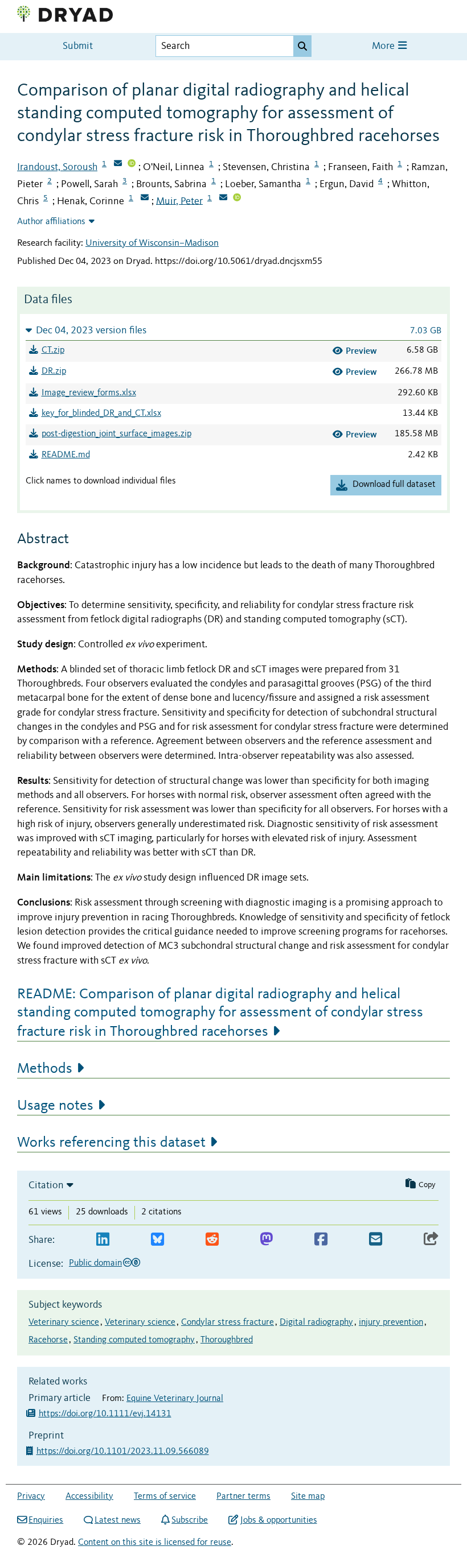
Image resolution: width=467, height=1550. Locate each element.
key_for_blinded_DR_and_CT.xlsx (101, 413)
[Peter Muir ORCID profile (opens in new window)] (237, 198)
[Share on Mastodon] (266, 1239)
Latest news (118, 1520)
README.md (66, 455)
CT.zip (53, 350)
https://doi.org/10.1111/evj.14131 (105, 1414)
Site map (308, 1496)
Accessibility (89, 1496)
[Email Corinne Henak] (144, 198)
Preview (361, 350)
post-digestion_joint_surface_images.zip (116, 434)
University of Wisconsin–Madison (152, 243)
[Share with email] (375, 1239)
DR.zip (54, 371)
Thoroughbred (226, 1340)
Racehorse (48, 1340)
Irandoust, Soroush (57, 167)
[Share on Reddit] (212, 1239)
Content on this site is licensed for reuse (154, 1542)
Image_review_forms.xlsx (89, 393)
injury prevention (391, 1322)
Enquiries (45, 1520)
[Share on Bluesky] (157, 1239)
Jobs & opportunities (278, 1520)
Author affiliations (51, 221)
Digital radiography (316, 1322)
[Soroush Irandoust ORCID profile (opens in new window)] (131, 164)
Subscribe (189, 1520)
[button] (233, 330)
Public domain (95, 1263)
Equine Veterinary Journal (174, 1398)
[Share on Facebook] (320, 1239)
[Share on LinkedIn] (102, 1239)
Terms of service (165, 1496)
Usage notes (55, 1105)
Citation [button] (46, 1185)
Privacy (31, 1496)
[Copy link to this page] (431, 1239)
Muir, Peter (179, 201)
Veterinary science (63, 1322)
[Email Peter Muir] (223, 198)
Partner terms (243, 1496)
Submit (78, 46)
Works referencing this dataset (111, 1142)
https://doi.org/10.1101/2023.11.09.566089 (124, 1451)
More (384, 46)
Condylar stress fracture (227, 1322)
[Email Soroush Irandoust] (118, 164)
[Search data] (302, 46)
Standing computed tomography (134, 1340)
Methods (44, 1068)
